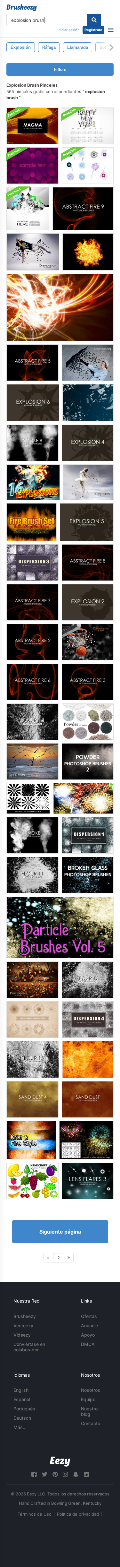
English (20, 1390)
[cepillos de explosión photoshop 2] (88, 602)
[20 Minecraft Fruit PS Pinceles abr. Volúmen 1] (32, 1181)
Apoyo (88, 1335)
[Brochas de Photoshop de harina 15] (32, 1059)
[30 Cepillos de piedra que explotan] (88, 402)
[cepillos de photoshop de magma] (32, 126)
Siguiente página (60, 1231)
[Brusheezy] (21, 7)
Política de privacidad (78, 1514)
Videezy (22, 1335)
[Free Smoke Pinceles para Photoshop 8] (32, 443)
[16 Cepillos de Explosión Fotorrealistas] (33, 482)
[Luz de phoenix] (60, 307)
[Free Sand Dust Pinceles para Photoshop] (88, 1099)
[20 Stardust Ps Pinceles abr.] (86, 1140)
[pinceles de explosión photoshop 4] (88, 443)
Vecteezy (23, 1325)
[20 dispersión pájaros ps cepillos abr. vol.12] (32, 761)
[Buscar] (94, 20)
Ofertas (89, 1316)
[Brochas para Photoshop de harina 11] (32, 875)
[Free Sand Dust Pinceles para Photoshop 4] (32, 1099)
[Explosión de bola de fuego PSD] (88, 252)
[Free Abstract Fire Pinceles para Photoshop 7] (32, 602)
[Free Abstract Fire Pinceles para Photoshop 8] (88, 562)
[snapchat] (76, 1474)
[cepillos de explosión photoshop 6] (32, 402)
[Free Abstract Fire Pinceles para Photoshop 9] (83, 208)
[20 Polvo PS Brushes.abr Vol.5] (88, 721)
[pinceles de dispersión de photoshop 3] (32, 562)
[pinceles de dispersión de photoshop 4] (88, 1019)
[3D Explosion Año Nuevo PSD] (88, 126)
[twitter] (44, 1474)
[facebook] (33, 1474)
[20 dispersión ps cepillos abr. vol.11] (32, 979)
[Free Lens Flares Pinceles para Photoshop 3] (88, 1181)
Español (21, 1399)
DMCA (88, 1344)
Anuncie (89, 1325)
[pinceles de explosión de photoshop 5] (87, 522)
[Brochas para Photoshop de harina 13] (88, 979)
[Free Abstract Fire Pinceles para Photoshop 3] (88, 682)
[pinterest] (55, 1474)
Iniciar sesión (68, 30)
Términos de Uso (35, 1514)
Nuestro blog (89, 1411)
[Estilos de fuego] (31, 1140)
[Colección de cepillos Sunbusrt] (28, 798)
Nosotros (90, 1390)
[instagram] (65, 1474)
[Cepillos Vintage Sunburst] (32, 1019)
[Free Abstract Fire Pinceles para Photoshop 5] (32, 362)
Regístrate (93, 30)
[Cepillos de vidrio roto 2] (88, 875)
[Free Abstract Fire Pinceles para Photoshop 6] (32, 682)
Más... (20, 1427)
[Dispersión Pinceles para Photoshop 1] (88, 835)
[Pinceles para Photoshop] (31, 522)
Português (24, 1408)
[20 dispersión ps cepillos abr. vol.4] (32, 252)
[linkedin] (86, 1474)
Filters (60, 69)
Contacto (90, 1423)
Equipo (88, 1399)
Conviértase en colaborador (29, 1346)
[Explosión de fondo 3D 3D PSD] (27, 208)
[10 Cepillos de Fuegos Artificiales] (83, 798)
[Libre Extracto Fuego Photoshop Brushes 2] (32, 642)
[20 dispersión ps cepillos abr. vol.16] (88, 642)
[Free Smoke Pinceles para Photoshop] (32, 835)
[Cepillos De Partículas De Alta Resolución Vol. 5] (60, 927)
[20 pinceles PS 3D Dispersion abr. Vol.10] (88, 362)
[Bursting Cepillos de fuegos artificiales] (88, 165)
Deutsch (22, 1418)
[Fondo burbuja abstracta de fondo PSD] (32, 165)
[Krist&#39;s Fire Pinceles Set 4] (88, 1059)
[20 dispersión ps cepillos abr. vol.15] (88, 482)
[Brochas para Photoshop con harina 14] (32, 721)
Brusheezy (24, 1316)
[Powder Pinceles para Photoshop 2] (88, 761)
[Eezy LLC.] (60, 1462)
